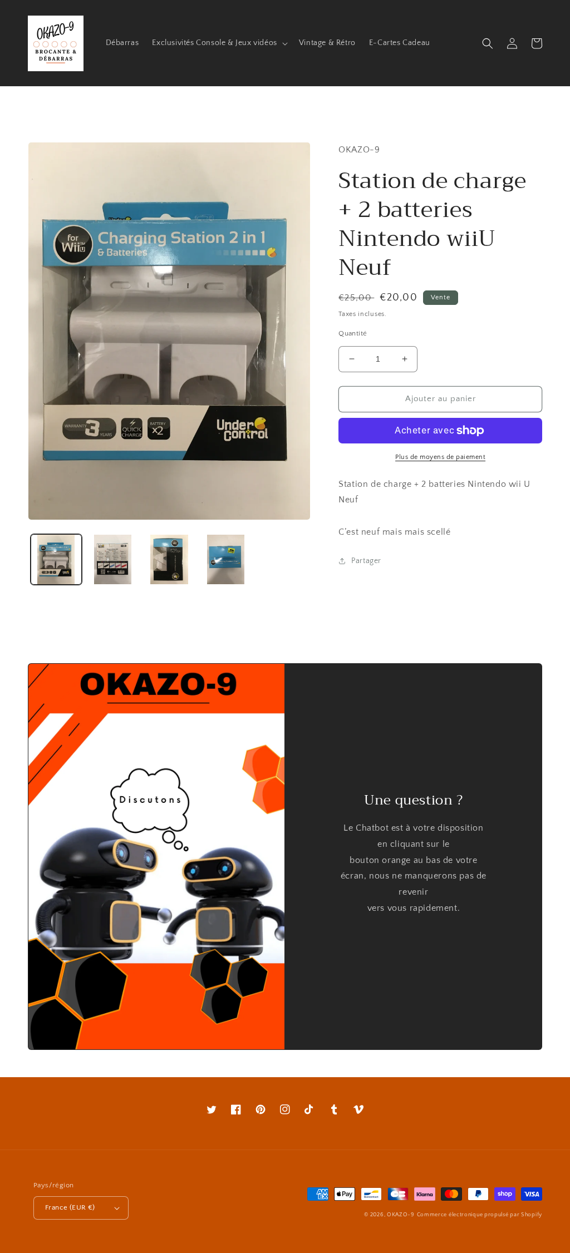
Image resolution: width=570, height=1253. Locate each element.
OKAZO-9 (401, 1215)
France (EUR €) (70, 1207)
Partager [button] (366, 560)
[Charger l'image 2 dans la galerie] (113, 559)
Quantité (352, 333)
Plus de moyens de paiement (440, 457)
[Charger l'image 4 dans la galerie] (226, 559)
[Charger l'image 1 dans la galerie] (56, 559)
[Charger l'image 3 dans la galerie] (169, 559)
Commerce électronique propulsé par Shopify (479, 1215)
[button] (218, 43)
